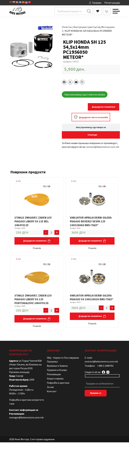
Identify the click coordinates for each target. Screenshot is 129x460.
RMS (19, 181)
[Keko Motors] (17, 11)
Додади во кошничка (103, 106)
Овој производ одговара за (91, 127)
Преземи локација (19, 372)
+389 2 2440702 (105, 365)
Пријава (96, 2)
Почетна (67, 27)
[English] (16, 2)
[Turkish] (29, 2)
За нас (50, 387)
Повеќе (37, 248)
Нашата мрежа (55, 378)
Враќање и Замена (57, 365)
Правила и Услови (57, 370)
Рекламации (54, 374)
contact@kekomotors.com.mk (102, 146)
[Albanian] (10, 2)
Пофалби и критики (58, 382)
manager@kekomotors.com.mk (26, 417)
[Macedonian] (23, 2)
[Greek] (20, 2)
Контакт (52, 391)
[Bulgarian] (13, 2)
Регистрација (112, 2)
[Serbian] (26, 2)
